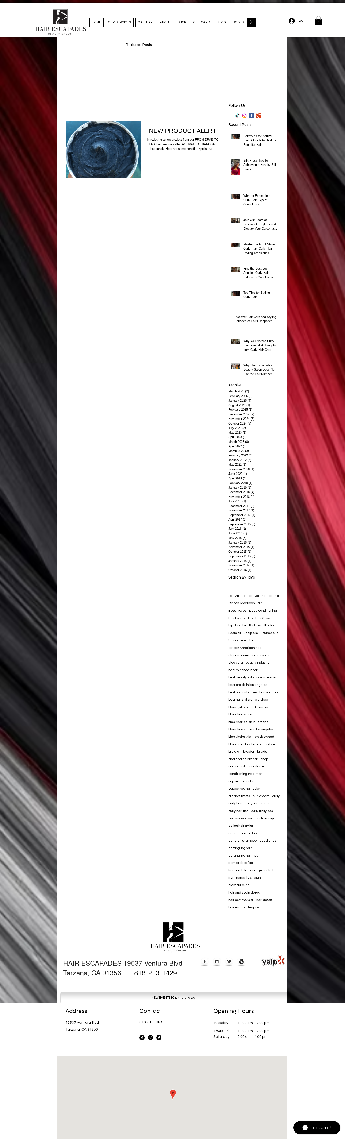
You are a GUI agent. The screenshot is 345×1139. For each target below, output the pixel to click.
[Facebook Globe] (204, 961)
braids (262, 751)
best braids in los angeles (247, 685)
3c (257, 596)
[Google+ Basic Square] (258, 115)
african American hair (244, 647)
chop (264, 759)
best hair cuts (238, 692)
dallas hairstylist (240, 825)
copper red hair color (244, 788)
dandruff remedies (242, 833)
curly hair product (258, 803)
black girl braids (240, 707)
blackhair (235, 744)
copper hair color (241, 781)
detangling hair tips (243, 855)
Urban (233, 640)
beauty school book (243, 670)
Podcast (255, 625)
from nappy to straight (245, 877)
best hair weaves (265, 692)
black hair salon (240, 714)
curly (276, 796)
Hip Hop (234, 625)
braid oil (234, 751)
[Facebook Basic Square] (251, 115)
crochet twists (239, 796)
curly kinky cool (262, 811)
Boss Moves (237, 610)
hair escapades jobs (243, 907)
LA (244, 625)
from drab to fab (240, 863)
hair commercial (240, 900)
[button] (318, 20)
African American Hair (245, 603)
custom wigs (265, 818)
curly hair (235, 803)
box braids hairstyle (260, 744)
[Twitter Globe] (229, 961)
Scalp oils (251, 633)
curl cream (261, 796)
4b (270, 596)
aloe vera (235, 662)
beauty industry (257, 662)
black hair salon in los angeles (251, 729)
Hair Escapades (240, 618)
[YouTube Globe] (241, 961)
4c (277, 596)
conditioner (256, 766)
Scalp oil (234, 633)
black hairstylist (240, 736)
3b (250, 596)
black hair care (266, 707)
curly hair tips (238, 811)
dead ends (267, 840)
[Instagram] (244, 115)
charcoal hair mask (243, 759)
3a (244, 596)
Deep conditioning (263, 610)
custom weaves (240, 818)
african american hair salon (249, 655)
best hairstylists (240, 699)
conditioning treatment (246, 774)
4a (264, 596)
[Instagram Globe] (216, 961)
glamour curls (238, 885)
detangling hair (240, 848)
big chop (261, 699)
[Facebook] (158, 1037)
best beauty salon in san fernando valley (254, 677)
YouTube (247, 640)
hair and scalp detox (244, 892)
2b (237, 596)
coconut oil (236, 766)
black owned (264, 736)
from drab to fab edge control (250, 870)
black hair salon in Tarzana (248, 722)
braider (248, 751)
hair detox (264, 900)
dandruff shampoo (242, 840)
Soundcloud (270, 633)
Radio (269, 625)
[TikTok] (237, 115)
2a (230, 596)
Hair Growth (264, 618)
